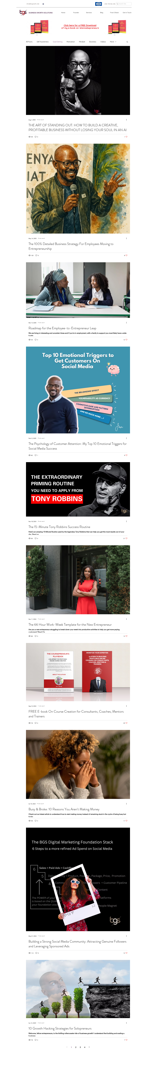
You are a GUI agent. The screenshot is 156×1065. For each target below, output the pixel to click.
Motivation (71, 42)
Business (92, 42)
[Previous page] (67, 1047)
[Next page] (89, 1047)
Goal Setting (57, 42)
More (112, 42)
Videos (103, 42)
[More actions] (127, 119)
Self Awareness (43, 42)
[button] (127, 42)
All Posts (29, 42)
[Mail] (43, 4)
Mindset (82, 42)
